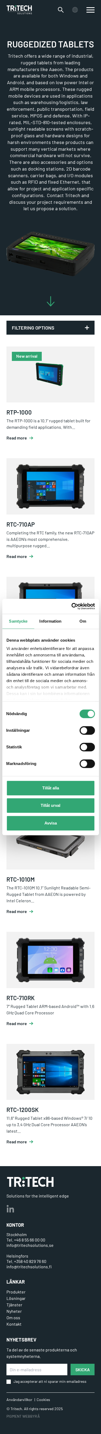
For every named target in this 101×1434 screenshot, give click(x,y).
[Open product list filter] (87, 328)
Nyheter (14, 1311)
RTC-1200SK (22, 1109)
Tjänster (14, 1304)
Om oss (13, 1317)
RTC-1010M (20, 879)
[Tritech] (30, 1182)
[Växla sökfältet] (61, 10)
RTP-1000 (19, 412)
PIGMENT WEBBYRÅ (23, 1416)
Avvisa (50, 823)
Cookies (43, 1399)
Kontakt (14, 1323)
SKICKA (82, 1369)
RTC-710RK (20, 997)
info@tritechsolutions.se (30, 1245)
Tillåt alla (50, 788)
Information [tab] (50, 621)
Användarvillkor (19, 1399)
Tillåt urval (50, 805)
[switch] (87, 730)
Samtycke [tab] (18, 621)
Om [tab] (82, 621)
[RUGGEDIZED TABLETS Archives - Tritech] (19, 9)
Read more (16, 438)
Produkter (16, 1291)
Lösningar (16, 1298)
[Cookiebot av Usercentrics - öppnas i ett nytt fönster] (72, 606)
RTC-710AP (20, 524)
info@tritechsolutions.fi (29, 1266)
